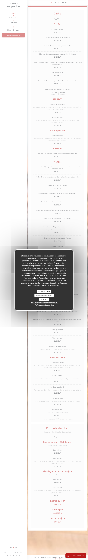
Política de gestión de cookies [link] (44, 305)
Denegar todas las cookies (44, 295)
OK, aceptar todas (44, 291)
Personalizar (44, 299)
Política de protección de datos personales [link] (44, 303)
